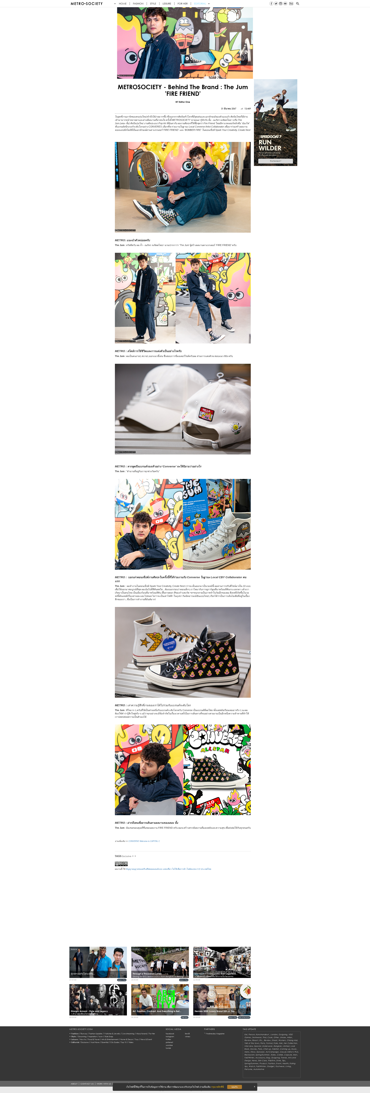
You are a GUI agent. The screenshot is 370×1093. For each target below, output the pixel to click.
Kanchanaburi (262, 1034)
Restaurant (249, 1055)
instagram (170, 1036)
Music (294, 1049)
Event (278, 1063)
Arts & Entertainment (109, 1039)
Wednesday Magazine (215, 1034)
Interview (184, 1017)
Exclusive (126, 856)
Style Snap (109, 1036)
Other (276, 1037)
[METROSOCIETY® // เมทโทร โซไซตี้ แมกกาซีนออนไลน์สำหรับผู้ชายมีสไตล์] (86, 3)
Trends (284, 1058)
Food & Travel (93, 1039)
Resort (255, 1040)
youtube (169, 1045)
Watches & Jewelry (112, 1034)
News (254, 1060)
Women (282, 1040)
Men (295, 1055)
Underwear (267, 1046)
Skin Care (262, 1060)
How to (83, 1039)
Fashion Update (95, 1034)
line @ (187, 1034)
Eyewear (260, 1052)
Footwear (279, 1066)
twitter (168, 1039)
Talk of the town (244, 1017)
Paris (260, 1049)
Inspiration (92, 1036)
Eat (245, 1034)
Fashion (138, 3)
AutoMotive (258, 1069)
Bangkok (278, 1046)
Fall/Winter (249, 1058)
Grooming (82, 1036)
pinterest (169, 1042)
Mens (246, 1052)
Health (285, 1063)
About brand (141, 1034)
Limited (286, 1046)
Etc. (261, 1040)
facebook (170, 1034)
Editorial (200, 3)
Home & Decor (126, 1039)
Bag (268, 1058)
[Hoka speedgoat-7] (275, 122)
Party (262, 1043)
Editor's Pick (122, 980)
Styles (273, 1055)
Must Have (95, 1042)
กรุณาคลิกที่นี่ (217, 1087)
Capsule (288, 1055)
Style (153, 3)
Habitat (275, 1049)
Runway (84, 1034)
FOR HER (183, 3)
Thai (264, 1037)
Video (130, 1042)
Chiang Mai (292, 1040)
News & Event (146, 1039)
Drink (278, 1060)
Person (251, 1034)
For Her (152, 1034)
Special (257, 1046)
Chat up (267, 1049)
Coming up (285, 1049)
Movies (253, 1049)
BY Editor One (183, 102)
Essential (104, 1042)
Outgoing (283, 1034)
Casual (283, 1052)
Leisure (167, 3)
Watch (252, 1066)
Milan (289, 1037)
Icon (101, 1036)
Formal (269, 1043)
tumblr (168, 1048)
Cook (269, 1037)
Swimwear (257, 1037)
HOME (122, 3)
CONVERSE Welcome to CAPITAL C (144, 841)
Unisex (283, 1037)
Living (288, 1066)
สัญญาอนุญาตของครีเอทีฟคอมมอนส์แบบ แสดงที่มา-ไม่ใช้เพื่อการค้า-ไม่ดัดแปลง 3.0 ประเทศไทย (168, 869)
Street (274, 1040)
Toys (136, 1039)
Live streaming (128, 1034)
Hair (281, 1043)
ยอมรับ (235, 1087)
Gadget (270, 1066)
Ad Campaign (272, 1052)
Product (263, 1063)
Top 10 (123, 1042)
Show (252, 1052)
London (274, 1034)
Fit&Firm (271, 1060)
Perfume (248, 1069)
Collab (280, 1055)
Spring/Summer (262, 1055)
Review (247, 1040)
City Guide (114, 1042)
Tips (283, 1060)
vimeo (187, 1036)
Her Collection (290, 1043)
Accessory (260, 1058)
